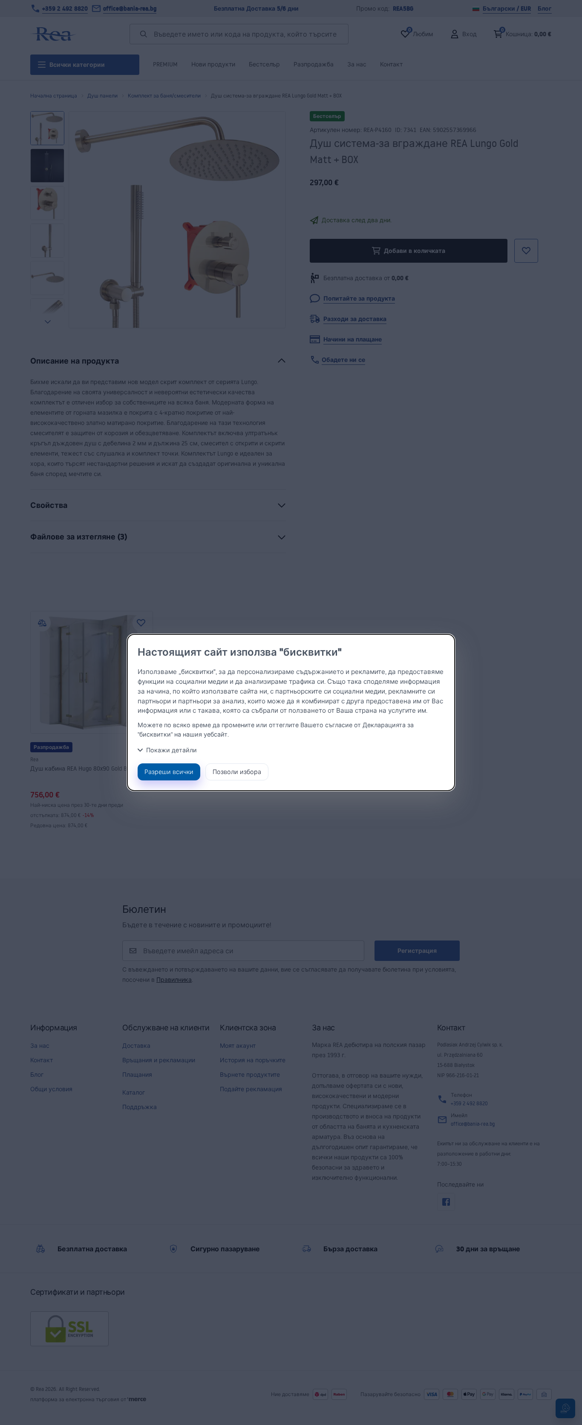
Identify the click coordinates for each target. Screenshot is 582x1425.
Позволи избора (237, 772)
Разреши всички (168, 772)
